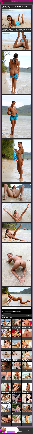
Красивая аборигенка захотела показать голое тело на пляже (26, 424)
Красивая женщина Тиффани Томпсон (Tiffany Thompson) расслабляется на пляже (16, 413)
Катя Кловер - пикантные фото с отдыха (6, 328)
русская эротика (9, 313)
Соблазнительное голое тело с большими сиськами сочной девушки (16, 392)
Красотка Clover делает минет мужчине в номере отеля (6, 338)
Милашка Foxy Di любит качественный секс (26, 370)
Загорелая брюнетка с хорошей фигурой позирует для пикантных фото (16, 381)
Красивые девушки (13, 311)
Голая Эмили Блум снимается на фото (15, 360)
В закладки (4, 309)
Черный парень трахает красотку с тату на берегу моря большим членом (6, 403)
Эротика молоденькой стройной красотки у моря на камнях (6, 413)
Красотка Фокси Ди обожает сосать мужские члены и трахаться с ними (26, 403)
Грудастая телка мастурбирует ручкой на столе (16, 403)
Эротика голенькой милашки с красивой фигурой (25, 360)
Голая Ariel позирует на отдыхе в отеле (15, 424)
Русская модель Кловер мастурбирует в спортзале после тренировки (16, 338)
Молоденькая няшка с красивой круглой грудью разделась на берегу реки (6, 371)
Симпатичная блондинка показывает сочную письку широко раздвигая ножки (26, 338)
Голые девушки (7, 311)
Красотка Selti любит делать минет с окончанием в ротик (6, 424)
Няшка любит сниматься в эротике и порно (26, 349)
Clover (4, 313)
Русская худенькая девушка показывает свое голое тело (6, 360)
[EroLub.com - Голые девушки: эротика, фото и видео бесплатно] (18, 2)
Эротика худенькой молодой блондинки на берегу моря (16, 349)
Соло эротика (18, 311)
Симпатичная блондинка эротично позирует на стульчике (16, 371)
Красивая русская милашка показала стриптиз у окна (6, 392)
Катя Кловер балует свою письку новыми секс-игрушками (26, 328)
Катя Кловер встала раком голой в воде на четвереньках (16, 328)
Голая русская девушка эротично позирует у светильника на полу (5, 349)
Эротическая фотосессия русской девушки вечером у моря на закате (6, 381)
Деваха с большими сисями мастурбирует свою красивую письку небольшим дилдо (26, 413)
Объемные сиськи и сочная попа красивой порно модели (26, 392)
